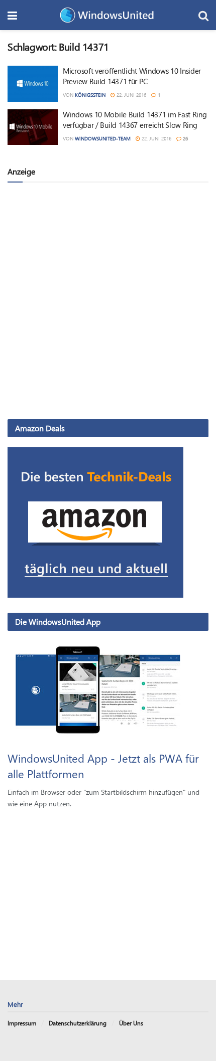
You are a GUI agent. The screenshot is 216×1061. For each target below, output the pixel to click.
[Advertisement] (108, 300)
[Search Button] (203, 15)
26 (184, 138)
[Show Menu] (12, 15)
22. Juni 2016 (130, 94)
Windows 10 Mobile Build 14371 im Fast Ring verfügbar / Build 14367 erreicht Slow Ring (134, 119)
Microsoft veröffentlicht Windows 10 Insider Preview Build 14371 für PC (132, 76)
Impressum (22, 1023)
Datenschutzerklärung (77, 1023)
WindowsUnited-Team (103, 138)
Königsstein (90, 94)
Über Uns (131, 1023)
